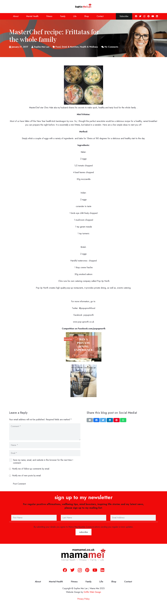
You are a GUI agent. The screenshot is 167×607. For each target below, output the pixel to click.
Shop (113, 581)
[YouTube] (153, 16)
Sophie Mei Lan (41, 46)
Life (101, 581)
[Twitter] (140, 16)
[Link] (83, 6)
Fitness (74, 581)
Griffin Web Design (92, 592)
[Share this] (96, 420)
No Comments (111, 46)
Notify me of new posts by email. (26, 475)
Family (88, 581)
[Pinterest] (148, 16)
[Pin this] (116, 420)
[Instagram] (144, 16)
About (38, 581)
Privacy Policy (83, 598)
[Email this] (90, 420)
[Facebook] (136, 16)
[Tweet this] (103, 420)
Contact (128, 581)
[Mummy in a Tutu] (83, 396)
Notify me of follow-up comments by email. (31, 468)
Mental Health (56, 581)
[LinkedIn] (157, 16)
